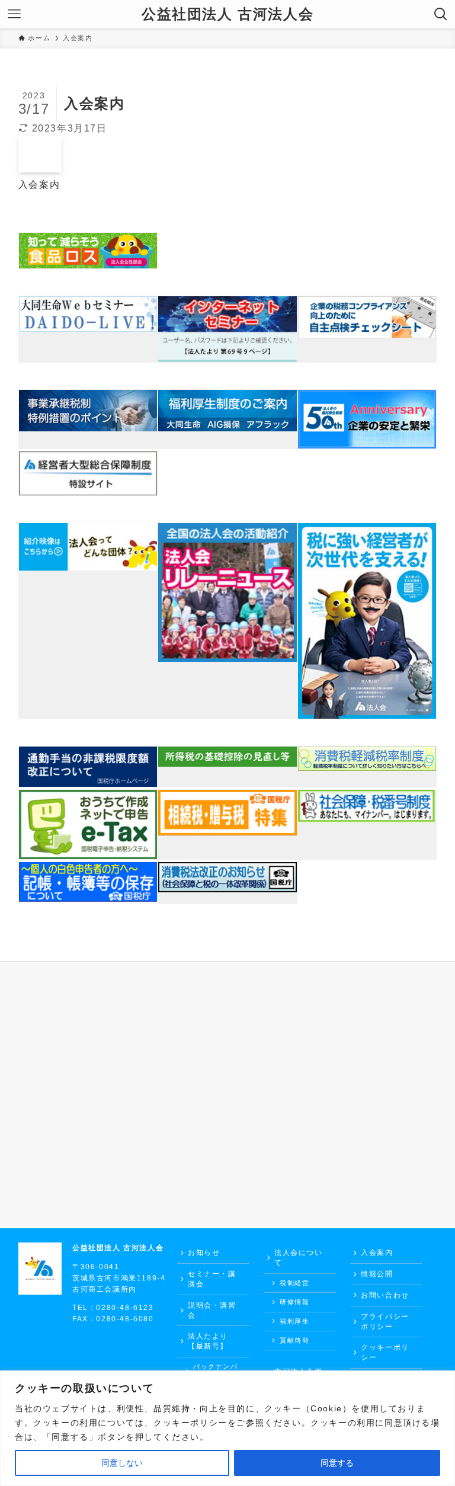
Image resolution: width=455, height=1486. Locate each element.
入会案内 (377, 1252)
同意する (337, 1463)
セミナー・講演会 (212, 1279)
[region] (227, 1428)
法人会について (298, 1257)
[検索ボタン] (441, 14)
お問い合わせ (385, 1295)
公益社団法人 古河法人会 (227, 14)
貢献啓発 (294, 1340)
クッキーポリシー (385, 1352)
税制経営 (294, 1282)
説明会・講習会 (212, 1310)
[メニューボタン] (14, 14)
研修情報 (294, 1301)
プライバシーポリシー (385, 1321)
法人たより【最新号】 (208, 1341)
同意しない (122, 1463)
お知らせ (204, 1252)
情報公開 (377, 1274)
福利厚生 (294, 1321)
